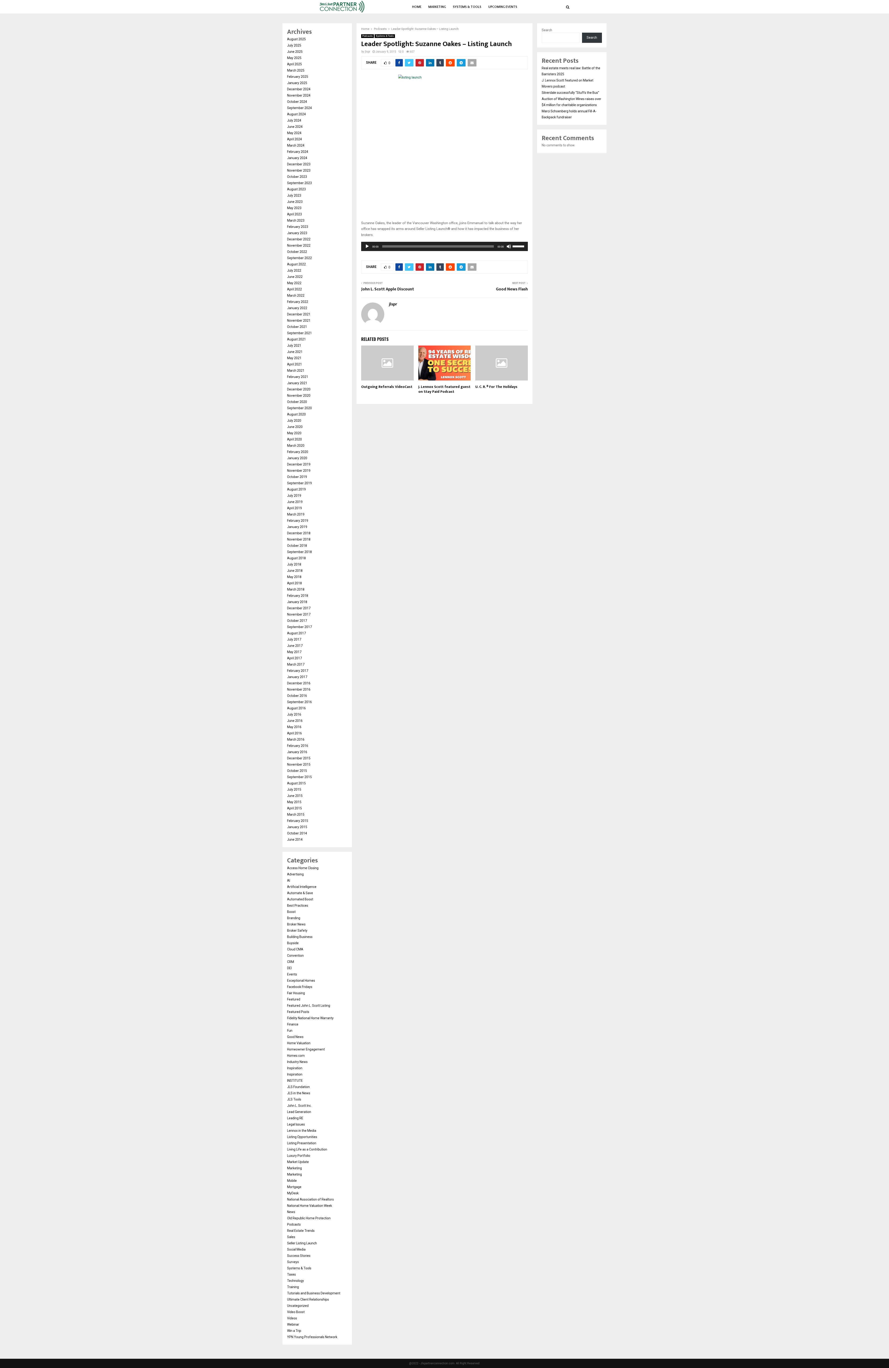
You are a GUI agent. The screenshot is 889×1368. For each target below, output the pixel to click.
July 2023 (294, 195)
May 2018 (294, 577)
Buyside (293, 943)
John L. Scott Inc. (299, 1105)
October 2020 (297, 402)
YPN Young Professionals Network (312, 1337)
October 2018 (297, 545)
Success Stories (298, 1256)
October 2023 (297, 177)
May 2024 (294, 133)
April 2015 (294, 808)
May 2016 (294, 727)
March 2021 (295, 370)
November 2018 (298, 539)
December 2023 (298, 164)
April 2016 (294, 733)
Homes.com (296, 1055)
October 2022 (297, 252)
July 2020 (294, 420)
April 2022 (294, 289)
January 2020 (297, 458)
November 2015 (298, 764)
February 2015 (297, 821)
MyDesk (293, 1193)
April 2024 (294, 139)
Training (293, 1287)
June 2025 (295, 51)
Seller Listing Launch (302, 1243)
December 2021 (298, 314)
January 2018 (297, 602)
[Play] (367, 246)
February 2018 (297, 596)
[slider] (519, 246)
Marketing (437, 7)
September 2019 (299, 483)
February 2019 (297, 520)
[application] (444, 246)
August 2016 (296, 708)
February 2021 (297, 377)
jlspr (367, 51)
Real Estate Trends (301, 1231)
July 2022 (294, 270)
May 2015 (294, 802)
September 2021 (299, 333)
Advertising (295, 874)
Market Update (298, 1162)
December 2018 (298, 533)
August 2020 (296, 414)
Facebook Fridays (299, 987)
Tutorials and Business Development (313, 1293)
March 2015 (295, 814)
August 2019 (296, 489)
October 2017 (297, 621)
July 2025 (294, 45)
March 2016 (295, 739)
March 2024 (295, 145)
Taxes (291, 1274)
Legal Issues (296, 1124)
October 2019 (297, 477)
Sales (291, 1237)
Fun (289, 1030)
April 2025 (294, 64)
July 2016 (294, 714)
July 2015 (294, 789)
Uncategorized (298, 1306)
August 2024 (296, 114)
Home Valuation (298, 1043)
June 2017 (295, 646)
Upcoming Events (502, 7)
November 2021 (298, 320)
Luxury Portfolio (298, 1155)
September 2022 (299, 258)
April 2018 (294, 583)
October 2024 (297, 102)
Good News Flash (512, 289)
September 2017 (299, 627)
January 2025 (297, 83)
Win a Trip (294, 1331)
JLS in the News (298, 1093)
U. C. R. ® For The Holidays (496, 387)
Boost (291, 912)
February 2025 (297, 77)
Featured (293, 999)
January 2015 (297, 827)
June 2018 (295, 570)
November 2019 (298, 470)
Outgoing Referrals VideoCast (386, 387)
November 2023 (298, 170)
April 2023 (294, 214)
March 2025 (295, 70)
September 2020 (299, 408)
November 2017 (298, 614)
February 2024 (297, 152)
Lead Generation (299, 1112)
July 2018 (294, 564)
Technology (295, 1281)
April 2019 (294, 508)
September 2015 (299, 777)
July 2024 (294, 120)
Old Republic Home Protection (309, 1218)
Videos (292, 1318)
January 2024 (297, 158)
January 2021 (297, 383)
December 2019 (298, 464)
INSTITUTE (295, 1080)
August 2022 (296, 264)
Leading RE (295, 1118)
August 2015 (296, 783)
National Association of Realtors (310, 1199)
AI (288, 880)
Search (547, 30)
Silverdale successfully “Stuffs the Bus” (570, 92)
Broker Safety (297, 930)
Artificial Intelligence (301, 887)
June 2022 (295, 277)
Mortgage (294, 1187)
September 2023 (299, 183)
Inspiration (294, 1068)
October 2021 (297, 327)
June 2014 (295, 839)
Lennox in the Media (301, 1130)
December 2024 (298, 89)
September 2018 (299, 552)
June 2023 (295, 202)
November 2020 (298, 395)
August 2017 (296, 633)
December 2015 (298, 758)
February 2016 (297, 746)
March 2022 (295, 295)
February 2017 (297, 671)
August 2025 (296, 39)
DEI (289, 968)
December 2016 (298, 683)
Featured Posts (298, 1012)
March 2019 (295, 514)
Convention (295, 955)
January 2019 (297, 527)
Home (416, 7)
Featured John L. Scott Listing (308, 1005)
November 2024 (298, 95)
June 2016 (295, 721)
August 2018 (296, 558)
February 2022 (297, 302)
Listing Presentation (301, 1143)
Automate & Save (300, 893)
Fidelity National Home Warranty (310, 1018)
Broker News (296, 924)
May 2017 (294, 652)
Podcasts (367, 36)
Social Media (296, 1249)
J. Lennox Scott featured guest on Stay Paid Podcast (444, 389)
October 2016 (297, 696)
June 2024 (295, 127)
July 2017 (294, 639)
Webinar (293, 1324)
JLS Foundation (298, 1087)
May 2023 (294, 208)
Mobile (292, 1180)
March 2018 (295, 589)
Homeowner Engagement (306, 1049)
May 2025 (294, 58)
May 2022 (294, 283)
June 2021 (295, 352)
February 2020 (297, 452)
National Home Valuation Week (309, 1206)
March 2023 (295, 220)
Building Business (300, 937)
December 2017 (298, 608)
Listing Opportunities (302, 1137)
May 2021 (294, 358)
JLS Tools (294, 1099)
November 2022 (298, 245)
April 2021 (294, 364)
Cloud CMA (295, 949)
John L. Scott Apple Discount (387, 289)
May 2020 (294, 433)
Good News (295, 1037)
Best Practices (297, 905)
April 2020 (294, 439)
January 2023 (297, 233)
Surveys (293, 1262)
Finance (292, 1024)
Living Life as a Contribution (307, 1149)
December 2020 (298, 389)
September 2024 (299, 108)
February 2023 (297, 227)
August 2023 (296, 189)
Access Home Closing (303, 868)
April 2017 (294, 658)
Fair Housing (296, 993)
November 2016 (298, 689)
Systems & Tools (467, 7)
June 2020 (295, 427)
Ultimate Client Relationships (308, 1299)
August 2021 (296, 339)
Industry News (297, 1062)
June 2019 (295, 502)
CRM (290, 962)
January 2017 (297, 677)
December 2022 (298, 239)
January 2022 (297, 308)
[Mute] (509, 246)
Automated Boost (300, 899)
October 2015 (297, 771)
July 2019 (294, 495)
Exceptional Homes (301, 980)
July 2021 (294, 345)
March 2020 (295, 445)
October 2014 (297, 833)
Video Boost (296, 1312)
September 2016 (299, 702)
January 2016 (297, 752)
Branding (293, 918)
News (291, 1212)
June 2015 (295, 796)
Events (292, 974)
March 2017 (295, 664)
